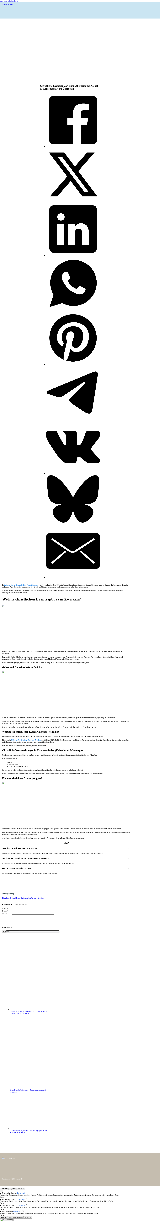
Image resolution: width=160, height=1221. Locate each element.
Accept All (21, 1189)
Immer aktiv (21, 1193)
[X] (73, 201)
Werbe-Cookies (7, 1211)
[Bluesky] (73, 523)
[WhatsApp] (73, 310)
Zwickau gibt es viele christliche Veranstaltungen (21, 585)
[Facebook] (73, 146)
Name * (5, 909)
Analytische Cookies (9, 1205)
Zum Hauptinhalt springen (9, 1)
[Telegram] (73, 419)
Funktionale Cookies (9, 1199)
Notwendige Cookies (9, 1193)
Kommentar (7, 927)
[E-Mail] (73, 577)
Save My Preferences (16, 1217)
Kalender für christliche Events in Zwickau (26, 740)
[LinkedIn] (73, 255)
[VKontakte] (73, 473)
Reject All (13, 1189)
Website (5, 913)
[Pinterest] (73, 364)
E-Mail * (5, 911)
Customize (4, 1189)
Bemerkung (21, 1199)
